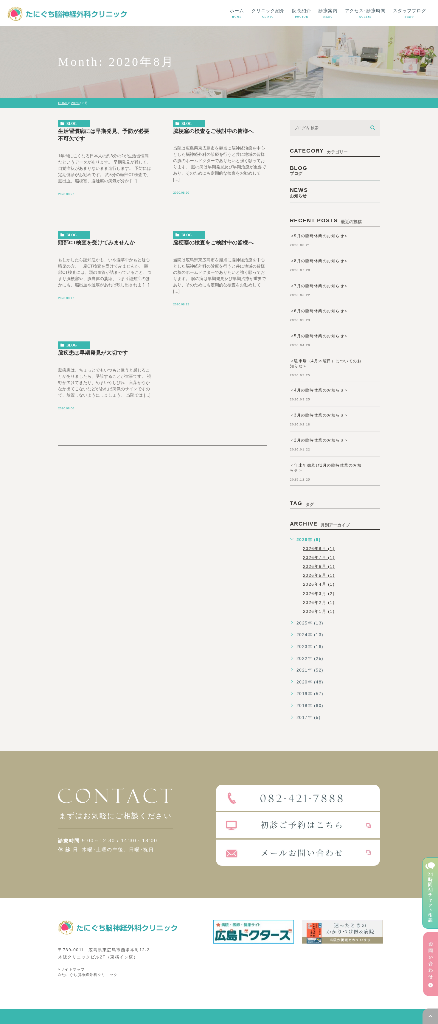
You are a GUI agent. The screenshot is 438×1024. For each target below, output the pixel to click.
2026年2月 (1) (319, 602)
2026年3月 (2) (319, 593)
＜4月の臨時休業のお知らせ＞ (319, 390)
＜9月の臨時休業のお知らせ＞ (319, 236)
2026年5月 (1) (319, 575)
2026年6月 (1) (319, 566)
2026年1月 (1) (319, 611)
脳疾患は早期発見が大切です (93, 353)
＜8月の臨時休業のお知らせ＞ (319, 261)
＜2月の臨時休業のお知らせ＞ (319, 440)
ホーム (237, 13)
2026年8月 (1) (319, 548)
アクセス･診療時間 (365, 13)
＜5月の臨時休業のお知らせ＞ (319, 336)
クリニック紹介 (268, 13)
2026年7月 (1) (319, 557)
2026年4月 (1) (319, 584)
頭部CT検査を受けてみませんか (96, 242)
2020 (75, 103)
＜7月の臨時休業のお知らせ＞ (319, 286)
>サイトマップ (71, 969)
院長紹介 (301, 13)
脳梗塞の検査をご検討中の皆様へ (213, 131)
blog (71, 124)
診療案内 (328, 13)
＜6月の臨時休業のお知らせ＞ (319, 311)
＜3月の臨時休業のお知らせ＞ (319, 415)
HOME (63, 103)
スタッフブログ (409, 13)
